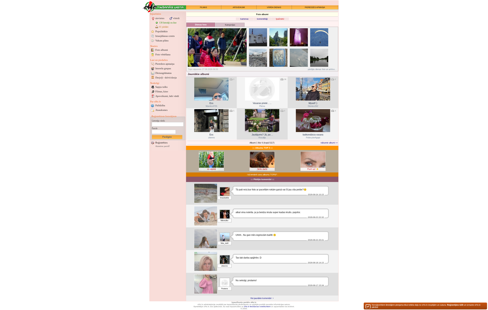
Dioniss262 (313, 106)
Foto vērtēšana (162, 54)
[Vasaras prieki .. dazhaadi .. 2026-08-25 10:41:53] (262, 89)
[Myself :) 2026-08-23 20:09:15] (313, 89)
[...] (205, 284)
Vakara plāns (162, 40)
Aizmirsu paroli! (162, 146)
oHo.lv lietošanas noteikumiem (257, 306)
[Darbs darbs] (205, 261)
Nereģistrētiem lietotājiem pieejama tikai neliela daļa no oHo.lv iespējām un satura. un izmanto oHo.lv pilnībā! (426, 306)
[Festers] (224, 283)
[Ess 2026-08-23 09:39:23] (211, 120)
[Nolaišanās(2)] (319, 37)
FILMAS (203, 7)
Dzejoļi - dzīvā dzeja (166, 77)
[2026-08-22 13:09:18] (313, 120)
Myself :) (313, 103)
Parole (154, 128)
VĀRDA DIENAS (274, 7)
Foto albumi (161, 49)
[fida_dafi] (224, 237)
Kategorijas (230, 25)
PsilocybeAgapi (313, 137)
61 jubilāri (163, 27)
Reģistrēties (161, 142)
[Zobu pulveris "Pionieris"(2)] (278, 58)
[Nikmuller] (224, 214)
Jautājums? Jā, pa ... (262, 134)
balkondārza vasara (313, 134)
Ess (211, 103)
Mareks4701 (211, 106)
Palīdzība (160, 105)
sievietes (159, 18)
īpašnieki (280, 19)
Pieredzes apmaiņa (164, 63)
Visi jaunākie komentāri (261, 298)
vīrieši (176, 18)
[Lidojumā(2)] (299, 58)
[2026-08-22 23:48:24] (262, 120)
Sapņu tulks (161, 86)
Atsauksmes (161, 110)
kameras (244, 19)
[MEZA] (205, 216)
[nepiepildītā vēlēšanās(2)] (217, 47)
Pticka (262, 106)
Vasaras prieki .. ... (262, 103)
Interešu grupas (163, 68)
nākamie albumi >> (329, 143)
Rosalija (262, 137)
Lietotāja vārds (158, 120)
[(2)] (258, 37)
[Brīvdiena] (205, 238)
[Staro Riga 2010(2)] (299, 37)
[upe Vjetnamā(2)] (319, 58)
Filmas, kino (161, 91)
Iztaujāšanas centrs (165, 36)
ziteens (211, 137)
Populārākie (161, 31)
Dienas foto (201, 24)
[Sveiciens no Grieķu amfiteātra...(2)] (258, 58)
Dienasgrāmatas (163, 73)
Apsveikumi (167, 96)
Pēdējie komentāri (262, 179)
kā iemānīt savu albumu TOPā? (262, 174)
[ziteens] (224, 260)
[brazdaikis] (224, 192)
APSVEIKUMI (239, 7)
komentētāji (262, 19)
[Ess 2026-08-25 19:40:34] (211, 89)
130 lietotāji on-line (168, 22)
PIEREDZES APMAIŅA (315, 7)
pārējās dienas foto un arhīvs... (322, 69)
